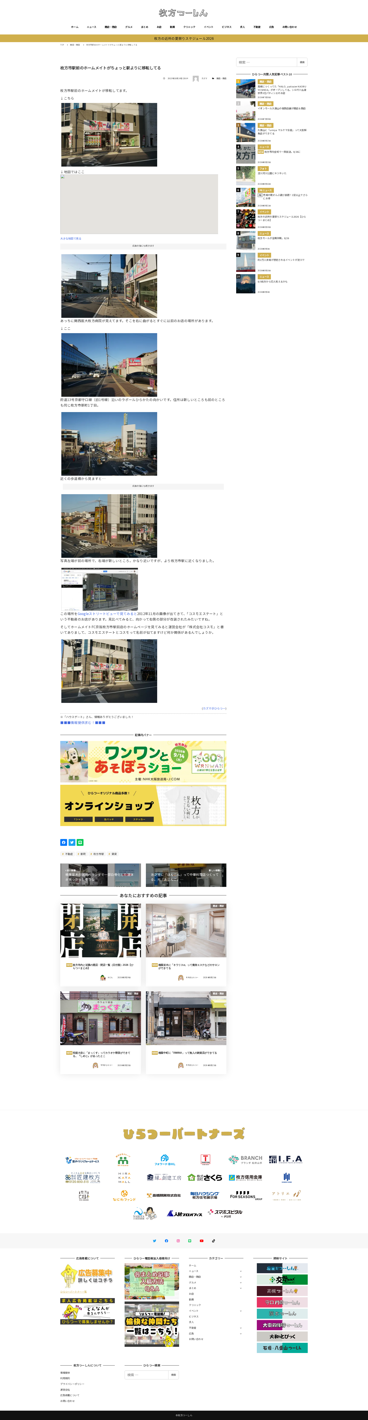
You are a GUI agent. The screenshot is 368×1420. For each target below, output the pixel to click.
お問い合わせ (289, 27)
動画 (172, 27)
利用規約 (65, 1378)
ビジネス (226, 27)
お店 (159, 27)
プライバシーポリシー (72, 1384)
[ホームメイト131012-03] (109, 363)
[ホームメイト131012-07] (109, 442)
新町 (83, 854)
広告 (271, 27)
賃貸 (114, 854)
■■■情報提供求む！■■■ (82, 722)
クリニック (189, 27)
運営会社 (65, 1389)
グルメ (128, 27)
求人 (242, 27)
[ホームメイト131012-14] (109, 669)
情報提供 (65, 1372)
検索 (302, 62)
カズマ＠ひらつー (214, 708)
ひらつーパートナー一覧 (73, 1291)
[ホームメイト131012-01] (109, 284)
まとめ (144, 27)
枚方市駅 (98, 854)
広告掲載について (69, 1395)
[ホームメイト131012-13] (109, 133)
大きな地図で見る (70, 238)
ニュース (91, 27)
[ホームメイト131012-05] (109, 524)
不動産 (257, 27)
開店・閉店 (111, 27)
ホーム (74, 27)
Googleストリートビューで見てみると (107, 613)
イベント (208, 27)
